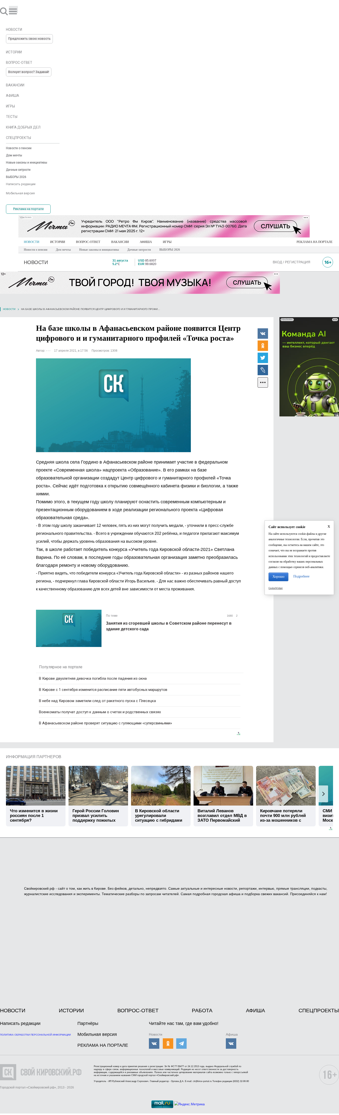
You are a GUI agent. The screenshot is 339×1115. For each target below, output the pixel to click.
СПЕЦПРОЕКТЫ (319, 1010)
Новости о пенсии (35, 249)
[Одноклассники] (263, 345)
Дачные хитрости (139, 249)
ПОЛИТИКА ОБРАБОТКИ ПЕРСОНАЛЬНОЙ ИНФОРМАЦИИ (35, 1034)
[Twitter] (263, 357)
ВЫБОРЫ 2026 (169, 249)
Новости (9, 309)
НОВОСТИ (31, 242)
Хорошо (278, 576)
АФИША (146, 242)
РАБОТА (202, 1010)
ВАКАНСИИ (120, 242)
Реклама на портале (28, 209)
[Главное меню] (13, 9)
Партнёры (87, 1023)
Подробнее (301, 576)
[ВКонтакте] (263, 333)
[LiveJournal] (263, 369)
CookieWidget (276, 588)
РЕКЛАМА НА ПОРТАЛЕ (315, 242)
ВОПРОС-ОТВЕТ (88, 242)
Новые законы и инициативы (99, 249)
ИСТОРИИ (57, 242)
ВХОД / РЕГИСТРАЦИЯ (291, 262)
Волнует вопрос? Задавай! (28, 72)
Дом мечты (63, 249)
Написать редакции (20, 1023)
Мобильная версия (97, 1034)
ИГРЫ (167, 242)
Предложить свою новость (29, 38)
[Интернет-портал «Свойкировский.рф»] (18, 11)
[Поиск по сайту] (4, 11)
